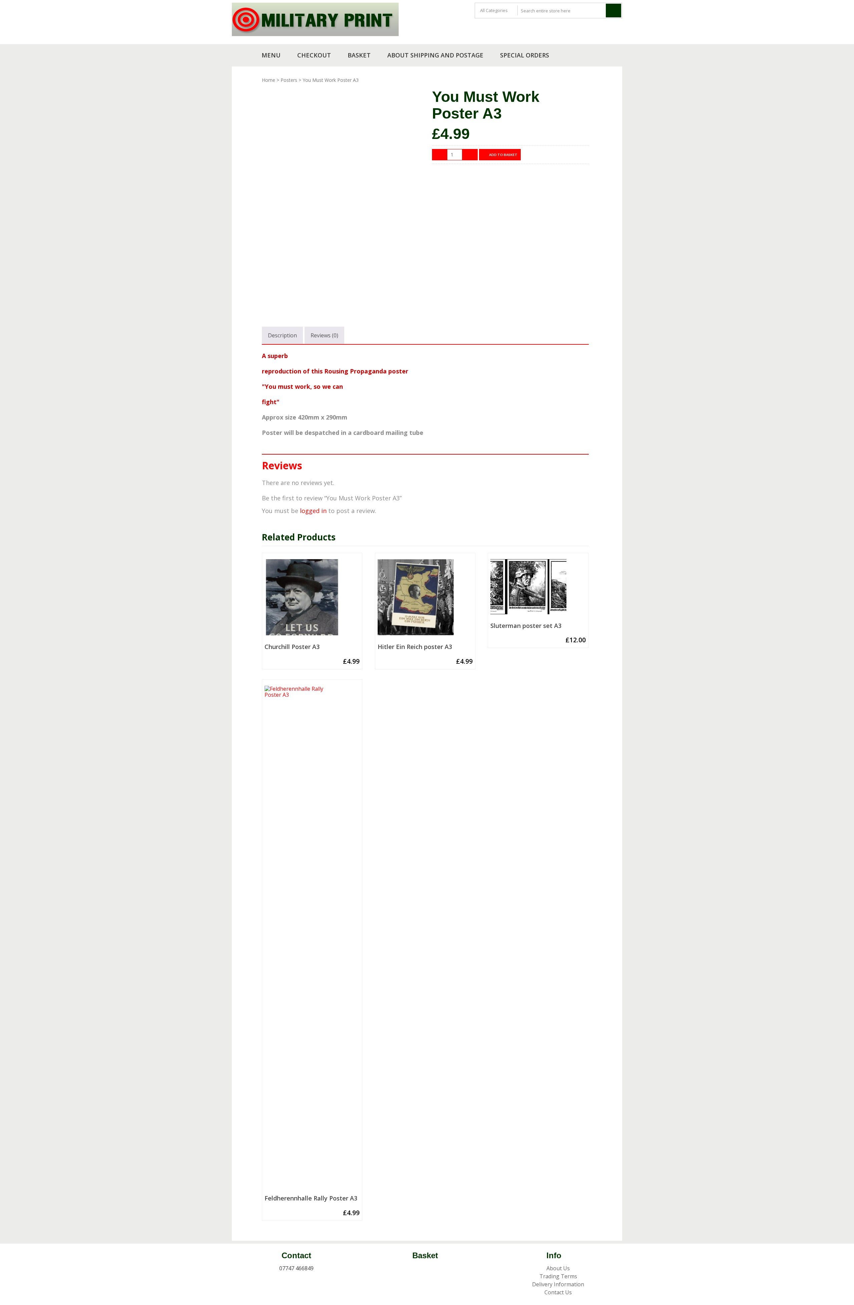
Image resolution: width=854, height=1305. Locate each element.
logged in (313, 511)
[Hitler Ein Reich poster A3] (425, 600)
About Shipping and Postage (435, 55)
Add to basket (503, 155)
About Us (558, 1268)
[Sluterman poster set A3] (537, 589)
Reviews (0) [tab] (324, 335)
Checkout (314, 55)
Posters (289, 80)
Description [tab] (282, 335)
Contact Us (558, 1292)
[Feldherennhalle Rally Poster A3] (312, 939)
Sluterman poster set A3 (525, 626)
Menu (271, 55)
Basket (359, 55)
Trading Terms (558, 1276)
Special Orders (524, 55)
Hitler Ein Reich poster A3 (415, 647)
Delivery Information (558, 1284)
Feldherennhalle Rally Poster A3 (311, 1198)
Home (268, 80)
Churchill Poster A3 (292, 647)
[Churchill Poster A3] (312, 600)
